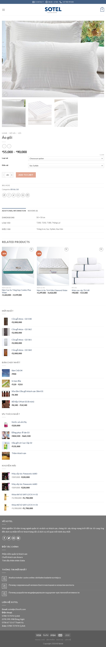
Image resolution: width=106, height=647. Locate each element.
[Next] (98, 59)
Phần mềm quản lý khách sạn (14, 554)
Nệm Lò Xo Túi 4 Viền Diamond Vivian (52, 290)
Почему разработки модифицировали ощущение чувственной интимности (44, 592)
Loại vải (5, 158)
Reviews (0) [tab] (33, 211)
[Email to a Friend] (18, 195)
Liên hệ (68, 640)
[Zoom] (5, 94)
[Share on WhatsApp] (4, 195)
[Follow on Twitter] (9, 538)
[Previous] (7, 59)
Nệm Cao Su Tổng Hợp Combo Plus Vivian (16, 291)
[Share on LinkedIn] (27, 195)
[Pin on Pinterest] (23, 195)
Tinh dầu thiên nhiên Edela (13, 560)
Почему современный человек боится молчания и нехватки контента (41, 585)
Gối (19, 133)
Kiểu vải (5, 165)
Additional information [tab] (14, 211)
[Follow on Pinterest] (18, 538)
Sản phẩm (50, 640)
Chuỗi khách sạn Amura (12, 557)
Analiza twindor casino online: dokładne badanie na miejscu (35, 577)
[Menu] (3, 10)
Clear (102, 155)
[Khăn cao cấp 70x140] (88, 266)
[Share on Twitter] (14, 195)
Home (4, 133)
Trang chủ (40, 640)
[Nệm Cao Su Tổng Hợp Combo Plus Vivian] (18, 266)
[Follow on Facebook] (4, 538)
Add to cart (25, 175)
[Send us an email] (14, 538)
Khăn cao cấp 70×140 (80, 290)
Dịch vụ (59, 640)
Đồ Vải (13, 133)
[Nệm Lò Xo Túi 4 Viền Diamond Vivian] (53, 266)
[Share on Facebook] (9, 195)
